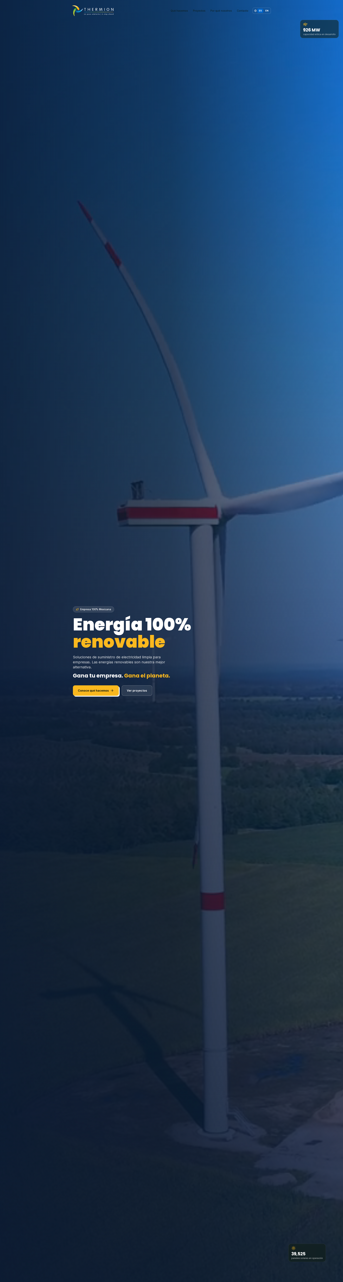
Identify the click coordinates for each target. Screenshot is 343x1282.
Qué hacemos (179, 10)
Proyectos (199, 10)
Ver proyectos (137, 690)
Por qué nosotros (221, 10)
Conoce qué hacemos (93, 690)
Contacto (242, 10)
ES (260, 10)
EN (267, 10)
